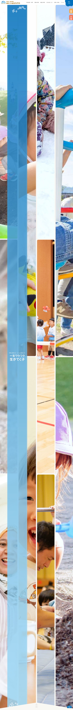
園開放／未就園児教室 (71, 10)
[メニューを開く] (69, 3)
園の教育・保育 (30, 2)
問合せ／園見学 (71, 17)
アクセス (62, 2)
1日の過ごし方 (49, 2)
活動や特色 (36, 2)
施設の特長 (42, 2)
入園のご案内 (56, 2)
